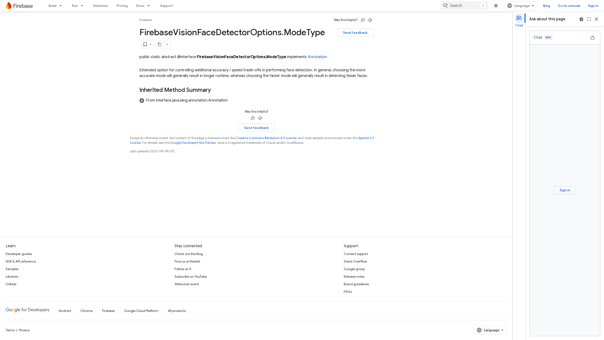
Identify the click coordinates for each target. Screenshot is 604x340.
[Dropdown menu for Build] (62, 5)
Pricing (122, 6)
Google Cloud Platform (141, 311)
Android (65, 311)
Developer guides (19, 254)
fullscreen (589, 19)
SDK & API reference (21, 261)
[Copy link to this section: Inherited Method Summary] (215, 90)
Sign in (593, 6)
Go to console (569, 6)
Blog (546, 6)
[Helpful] (362, 20)
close (596, 19)
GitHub (11, 284)
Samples (12, 269)
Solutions (100, 6)
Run (75, 6)
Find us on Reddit (187, 261)
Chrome (86, 311)
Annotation (317, 57)
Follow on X (183, 269)
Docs (140, 6)
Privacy (24, 330)
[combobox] (464, 5)
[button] (183, 100)
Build (52, 6)
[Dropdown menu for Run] (83, 5)
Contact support (356, 254)
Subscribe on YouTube (191, 276)
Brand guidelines (356, 284)
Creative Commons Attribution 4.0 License (266, 138)
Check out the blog (189, 254)
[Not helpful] (369, 20)
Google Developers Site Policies (193, 143)
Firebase (145, 20)
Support (166, 6)
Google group (354, 269)
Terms (10, 330)
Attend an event (187, 284)
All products (177, 311)
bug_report (581, 19)
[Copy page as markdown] (160, 44)
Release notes (354, 276)
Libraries (12, 276)
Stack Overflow (355, 261)
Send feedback (355, 32)
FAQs (348, 291)
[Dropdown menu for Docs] (150, 5)
